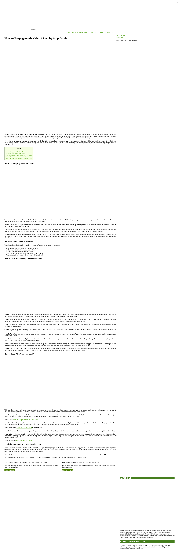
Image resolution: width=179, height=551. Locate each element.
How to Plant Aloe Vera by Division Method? (19, 155)
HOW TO (73, 32)
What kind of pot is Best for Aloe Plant (25, 420)
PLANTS (80, 32)
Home (68, 32)
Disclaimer (119, 37)
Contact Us (109, 32)
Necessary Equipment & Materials (15, 153)
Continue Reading (9, 470)
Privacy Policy (120, 35)
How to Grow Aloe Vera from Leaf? (16, 157)
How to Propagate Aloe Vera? (14, 152)
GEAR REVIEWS (88, 32)
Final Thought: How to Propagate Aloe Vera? (19, 158)
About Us (103, 32)
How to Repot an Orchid (24, 440)
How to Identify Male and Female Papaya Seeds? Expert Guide (81, 462)
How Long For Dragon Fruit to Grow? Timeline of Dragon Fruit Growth (25, 462)
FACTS (97, 32)
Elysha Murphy (9, 454)
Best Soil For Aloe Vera (24, 428)
